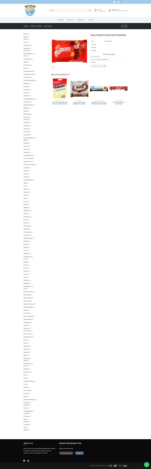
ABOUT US (71, 20)
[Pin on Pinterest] (101, 66)
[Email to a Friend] (98, 66)
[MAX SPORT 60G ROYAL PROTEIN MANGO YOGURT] (99, 88)
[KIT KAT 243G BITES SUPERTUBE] (119, 88)
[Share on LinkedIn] (104, 66)
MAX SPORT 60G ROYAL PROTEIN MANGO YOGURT (99, 103)
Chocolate (48, 26)
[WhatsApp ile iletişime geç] (146, 464)
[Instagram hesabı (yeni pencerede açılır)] (114, 2)
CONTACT (91, 20)
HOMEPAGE (60, 20)
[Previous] (51, 93)
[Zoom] (53, 67)
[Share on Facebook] (92, 66)
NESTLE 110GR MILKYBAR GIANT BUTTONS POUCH (59, 103)
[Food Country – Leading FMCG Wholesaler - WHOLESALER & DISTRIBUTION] (35, 10)
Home (26, 26)
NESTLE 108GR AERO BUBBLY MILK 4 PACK (79, 103)
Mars (94, 62)
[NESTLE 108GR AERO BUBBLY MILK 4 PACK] (79, 88)
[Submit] (90, 10)
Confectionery (36, 26)
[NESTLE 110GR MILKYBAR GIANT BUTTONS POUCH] (60, 88)
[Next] (127, 93)
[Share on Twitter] (95, 66)
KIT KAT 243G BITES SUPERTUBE (119, 103)
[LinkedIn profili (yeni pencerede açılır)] (119, 2)
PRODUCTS (81, 20)
